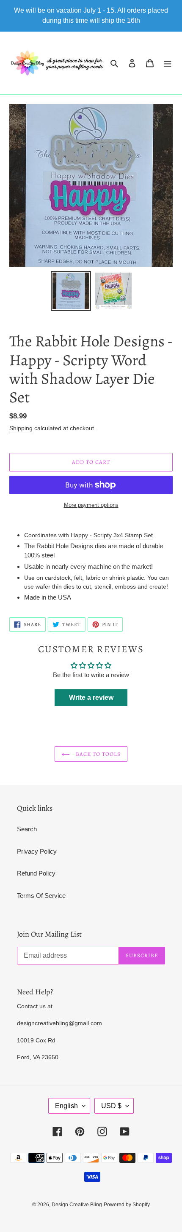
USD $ (111, 1105)
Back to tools (97, 754)
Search (27, 829)
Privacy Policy (37, 851)
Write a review (91, 697)
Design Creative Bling (77, 1205)
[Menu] (167, 63)
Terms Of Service (41, 895)
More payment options (91, 505)
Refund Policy (36, 873)
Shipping (21, 428)
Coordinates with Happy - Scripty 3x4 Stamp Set (88, 535)
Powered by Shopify (127, 1205)
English (66, 1105)
